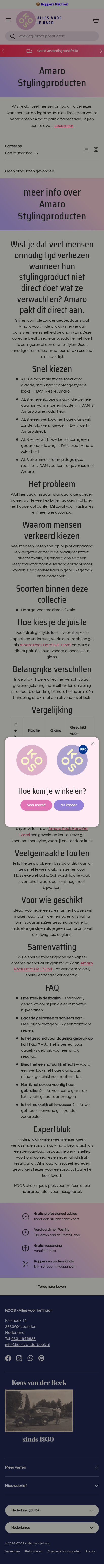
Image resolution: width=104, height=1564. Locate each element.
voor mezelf (36, 805)
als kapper (69, 805)
